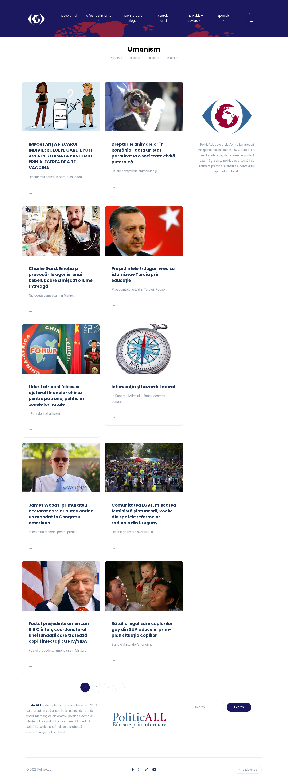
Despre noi (69, 16)
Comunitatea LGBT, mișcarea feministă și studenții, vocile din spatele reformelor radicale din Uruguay (144, 514)
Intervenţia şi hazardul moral (143, 387)
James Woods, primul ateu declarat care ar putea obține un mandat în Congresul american (61, 514)
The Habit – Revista (194, 18)
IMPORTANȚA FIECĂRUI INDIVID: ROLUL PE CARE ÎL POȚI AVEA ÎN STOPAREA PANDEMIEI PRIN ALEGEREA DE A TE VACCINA (60, 156)
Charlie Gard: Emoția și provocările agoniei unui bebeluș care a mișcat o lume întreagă (61, 277)
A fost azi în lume (99, 16)
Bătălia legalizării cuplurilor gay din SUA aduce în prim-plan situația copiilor (142, 629)
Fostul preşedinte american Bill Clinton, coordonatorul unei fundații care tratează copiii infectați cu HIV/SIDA (59, 632)
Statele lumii (163, 18)
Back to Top (250, 769)
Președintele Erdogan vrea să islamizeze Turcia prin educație (143, 274)
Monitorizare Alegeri (133, 18)
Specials (224, 16)
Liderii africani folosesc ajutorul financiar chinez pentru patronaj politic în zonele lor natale (56, 395)
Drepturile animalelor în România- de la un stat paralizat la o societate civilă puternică (143, 153)
